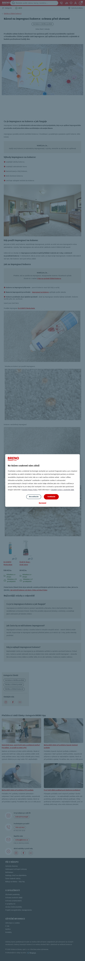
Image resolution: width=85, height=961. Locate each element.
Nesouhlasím (34, 497)
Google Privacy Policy (29, 490)
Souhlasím (51, 497)
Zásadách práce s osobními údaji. (62, 490)
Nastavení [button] (42, 503)
